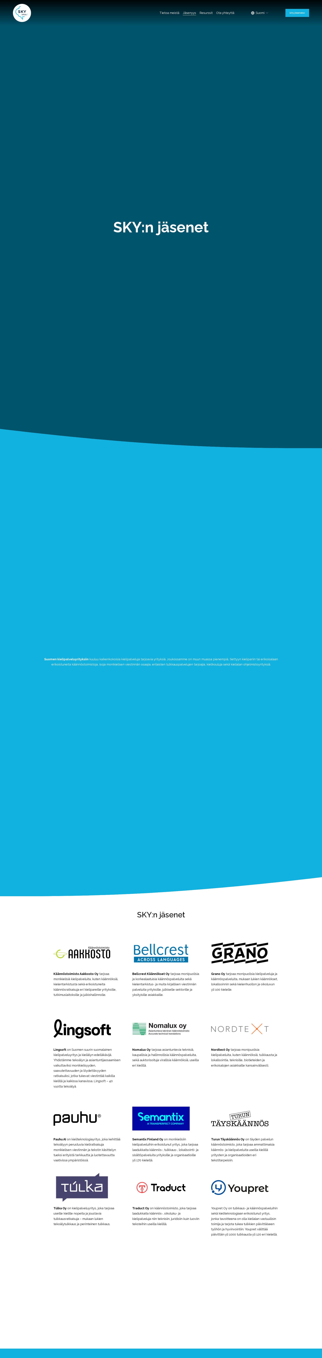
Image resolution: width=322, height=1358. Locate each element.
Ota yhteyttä (225, 13)
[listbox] (260, 13)
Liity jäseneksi (297, 12)
